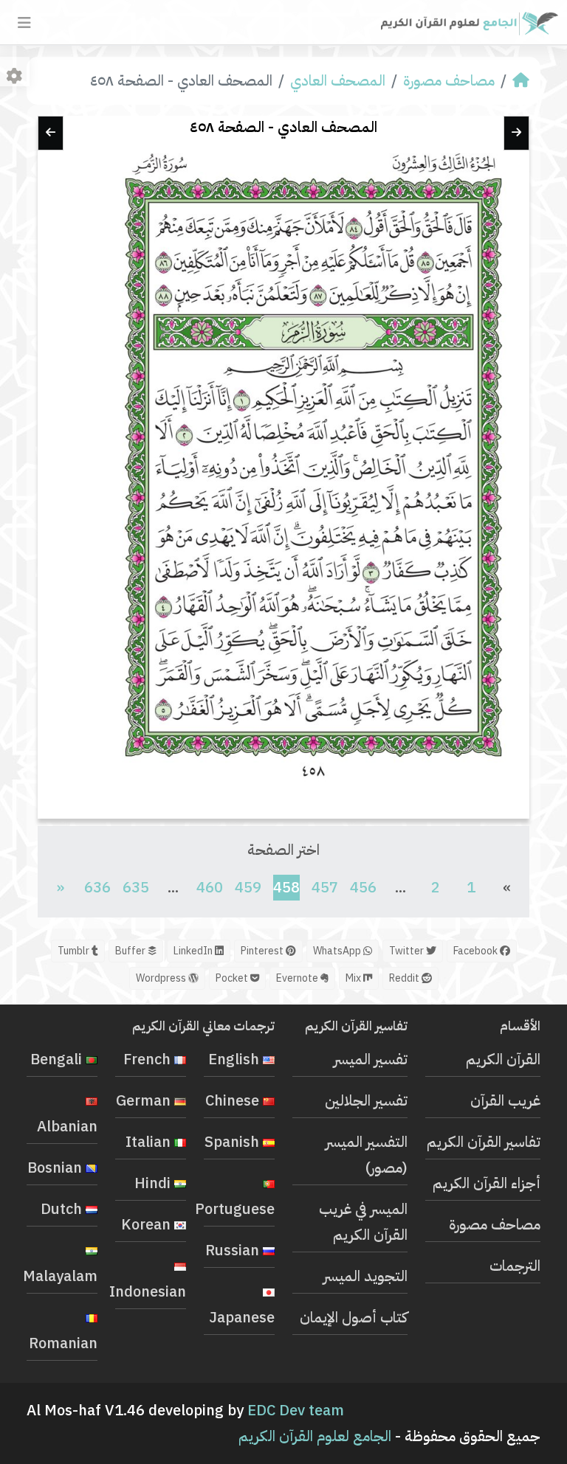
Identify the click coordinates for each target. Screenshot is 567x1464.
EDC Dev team (295, 1410)
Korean (147, 1224)
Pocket (233, 978)
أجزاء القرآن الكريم (486, 1183)
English (235, 1059)
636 (97, 887)
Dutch (63, 1209)
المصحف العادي (337, 80)
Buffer (131, 951)
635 (136, 887)
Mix (354, 978)
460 (209, 887)
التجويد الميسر (365, 1276)
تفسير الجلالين (366, 1100)
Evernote (298, 978)
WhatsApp (338, 951)
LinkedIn (194, 951)
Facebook (476, 951)
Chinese (234, 1100)
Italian (150, 1142)
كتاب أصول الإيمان (354, 1317)
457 (325, 887)
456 (363, 887)
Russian (234, 1250)
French (148, 1059)
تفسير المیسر (371, 1059)
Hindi (154, 1183)
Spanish (234, 1142)
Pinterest (263, 951)
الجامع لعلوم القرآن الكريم (314, 1436)
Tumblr (75, 951)
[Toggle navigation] (24, 23)
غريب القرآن (505, 1100)
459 (248, 887)
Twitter (407, 951)
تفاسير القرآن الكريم (483, 1142)
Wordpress (162, 978)
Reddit (405, 978)
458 (286, 886)
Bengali (58, 1059)
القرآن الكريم (503, 1059)
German (145, 1100)
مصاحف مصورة (449, 80)
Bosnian (56, 1167)
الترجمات (514, 1266)
